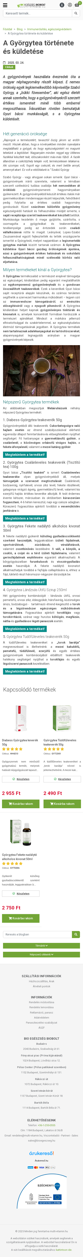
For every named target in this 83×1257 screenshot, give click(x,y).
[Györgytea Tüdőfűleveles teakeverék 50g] (62, 719)
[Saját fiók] (70, 5)
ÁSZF (41, 1027)
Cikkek (9, 67)
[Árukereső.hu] (41, 1154)
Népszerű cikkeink (40, 954)
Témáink (40, 945)
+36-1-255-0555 (46, 1125)
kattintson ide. (64, 1249)
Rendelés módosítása (41, 1002)
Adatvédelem (41, 1017)
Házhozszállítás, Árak (41, 981)
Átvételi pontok (41, 986)
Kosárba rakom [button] (22, 803)
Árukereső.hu (41, 1160)
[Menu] (62, 5)
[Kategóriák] (5, 5)
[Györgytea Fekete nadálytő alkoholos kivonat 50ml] (20, 833)
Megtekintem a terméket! (25, 455)
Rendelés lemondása (41, 1007)
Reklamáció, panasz (41, 1012)
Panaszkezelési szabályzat (41, 1022)
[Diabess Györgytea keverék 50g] (20, 719)
